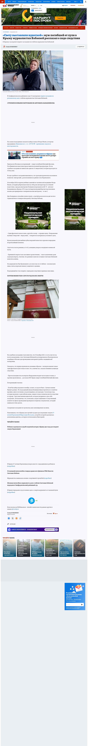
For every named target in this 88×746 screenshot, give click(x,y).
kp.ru (56, 513)
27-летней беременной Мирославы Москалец (31, 414)
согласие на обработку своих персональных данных (73, 608)
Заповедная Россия (73, 27)
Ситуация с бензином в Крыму (45, 27)
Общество (39, 1)
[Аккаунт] (85, 1)
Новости (12, 27)
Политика (31, 1)
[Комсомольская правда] (11, 5)
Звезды (68, 1)
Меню (2, 1)
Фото (9, 1)
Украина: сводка (33, 27)
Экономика (46, 1)
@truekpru (15, 509)
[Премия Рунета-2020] (24, 5)
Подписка (81, 5)
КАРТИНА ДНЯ (12, 524)
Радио (66, 5)
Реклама (72, 5)
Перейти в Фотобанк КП (27, 320)
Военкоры (25, 27)
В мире (53, 1)
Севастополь (61, 1)
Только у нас (18, 27)
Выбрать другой (38, 10)
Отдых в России (63, 27)
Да (32, 10)
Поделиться (81, 46)
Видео (14, 1)
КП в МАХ (56, 27)
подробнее (11, 466)
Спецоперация (22, 1)
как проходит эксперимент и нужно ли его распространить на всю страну (39, 155)
